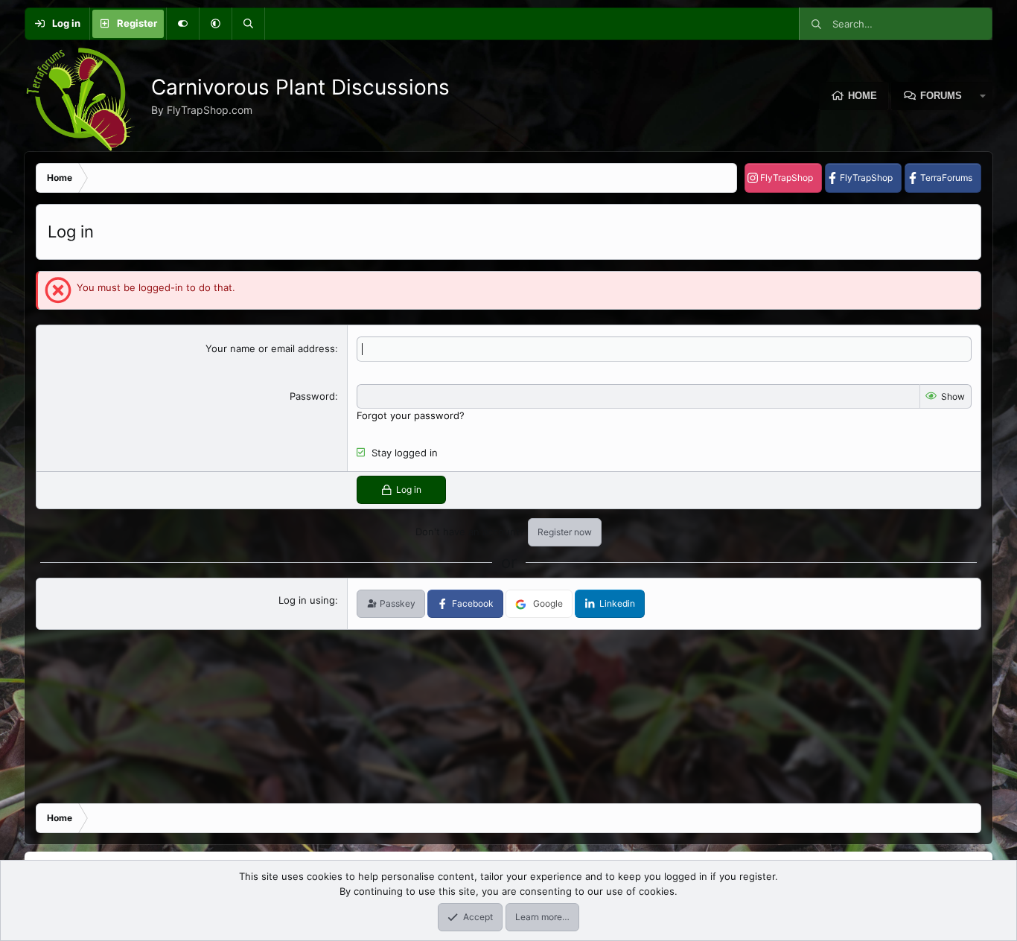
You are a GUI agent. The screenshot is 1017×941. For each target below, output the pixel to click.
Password (312, 396)
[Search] (248, 23)
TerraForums (946, 177)
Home (862, 95)
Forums (941, 95)
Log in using (306, 600)
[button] (215, 23)
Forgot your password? (411, 415)
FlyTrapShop (786, 177)
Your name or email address (270, 348)
